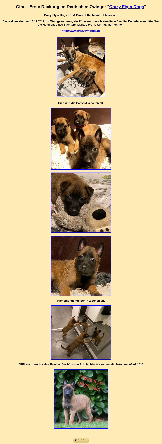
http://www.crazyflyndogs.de (81, 30)
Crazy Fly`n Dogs (126, 6)
